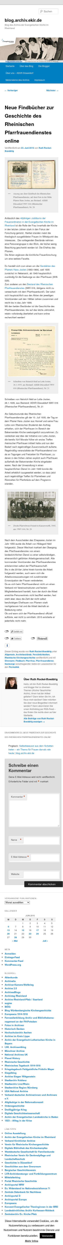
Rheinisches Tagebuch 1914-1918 (22, 1065)
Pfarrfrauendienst (45, 660)
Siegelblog (10, 1072)
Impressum (39, 79)
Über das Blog (26, 65)
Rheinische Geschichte (17, 1061)
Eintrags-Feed (12, 957)
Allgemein (10, 654)
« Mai (15, 940)
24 (37, 933)
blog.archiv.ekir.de (23, 20)
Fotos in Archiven (14, 1025)
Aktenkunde (11, 977)
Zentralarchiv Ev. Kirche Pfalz (21, 1214)
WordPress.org (13, 964)
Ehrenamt (10, 660)
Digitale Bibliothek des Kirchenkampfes (26, 1148)
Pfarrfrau (30, 660)
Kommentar (18, 797)
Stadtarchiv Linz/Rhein (17, 1084)
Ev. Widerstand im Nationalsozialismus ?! (27, 1188)
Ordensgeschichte (14, 1105)
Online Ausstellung (15, 1133)
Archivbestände (24, 654)
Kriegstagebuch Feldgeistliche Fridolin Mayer (29, 1069)
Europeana (10, 1203)
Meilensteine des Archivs (17, 79)
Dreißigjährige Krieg (16, 1109)
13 (8, 930)
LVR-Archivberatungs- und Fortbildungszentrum (31, 1173)
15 (23, 930)
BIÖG (7, 1006)
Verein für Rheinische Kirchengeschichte (27, 1144)
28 (15, 937)
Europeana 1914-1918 (16, 1014)
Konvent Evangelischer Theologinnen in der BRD (31, 1206)
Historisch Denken (14, 1028)
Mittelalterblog (12, 1177)
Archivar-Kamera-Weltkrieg (19, 984)
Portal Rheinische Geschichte (21, 1181)
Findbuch (20, 660)
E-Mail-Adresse (20, 857)
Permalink (14, 667)
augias (8, 1003)
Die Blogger (44, 65)
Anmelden (10, 953)
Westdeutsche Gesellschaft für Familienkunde (29, 1151)
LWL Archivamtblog (15, 1047)
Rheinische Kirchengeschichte (20, 657)
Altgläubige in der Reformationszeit (24, 1102)
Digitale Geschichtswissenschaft (22, 1113)
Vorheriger (11, 90)
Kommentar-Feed (14, 961)
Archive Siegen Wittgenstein (20, 1076)
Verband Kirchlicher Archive (20, 1140)
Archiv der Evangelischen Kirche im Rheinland (30, 1137)
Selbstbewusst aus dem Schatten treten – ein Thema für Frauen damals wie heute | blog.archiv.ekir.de (30, 749)
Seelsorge (10, 663)
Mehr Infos (31, 1241)
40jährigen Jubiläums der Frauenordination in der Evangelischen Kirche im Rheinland (29, 221)
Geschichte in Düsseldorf (18, 1162)
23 (30, 933)
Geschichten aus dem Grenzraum (23, 1166)
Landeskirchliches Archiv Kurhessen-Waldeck (29, 1210)
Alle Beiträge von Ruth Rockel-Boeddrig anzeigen (39, 720)
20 (8, 933)
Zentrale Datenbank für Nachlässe (23, 1192)
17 (37, 930)
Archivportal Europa (16, 1199)
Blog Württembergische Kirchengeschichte (28, 1010)
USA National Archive (16, 1091)
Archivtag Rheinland (16, 995)
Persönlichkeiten (41, 654)
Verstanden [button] (47, 1235)
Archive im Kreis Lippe (17, 1036)
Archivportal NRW (14, 1184)
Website (15, 874)
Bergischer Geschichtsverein (20, 1170)
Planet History (12, 1058)
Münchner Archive (14, 1050)
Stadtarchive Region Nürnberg (21, 1087)
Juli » (45, 940)
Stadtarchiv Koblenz (16, 1080)
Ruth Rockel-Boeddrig (40, 651)
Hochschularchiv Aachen (18, 1032)
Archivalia (10, 981)
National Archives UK (16, 1054)
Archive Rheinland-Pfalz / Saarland (24, 999)
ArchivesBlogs (12, 992)
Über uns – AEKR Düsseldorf (19, 72)
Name (16, 840)
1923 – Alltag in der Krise (18, 1120)
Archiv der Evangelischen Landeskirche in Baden (31, 1117)
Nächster (52, 90)
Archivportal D (12, 1195)
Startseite (10, 65)
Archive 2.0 (11, 988)
